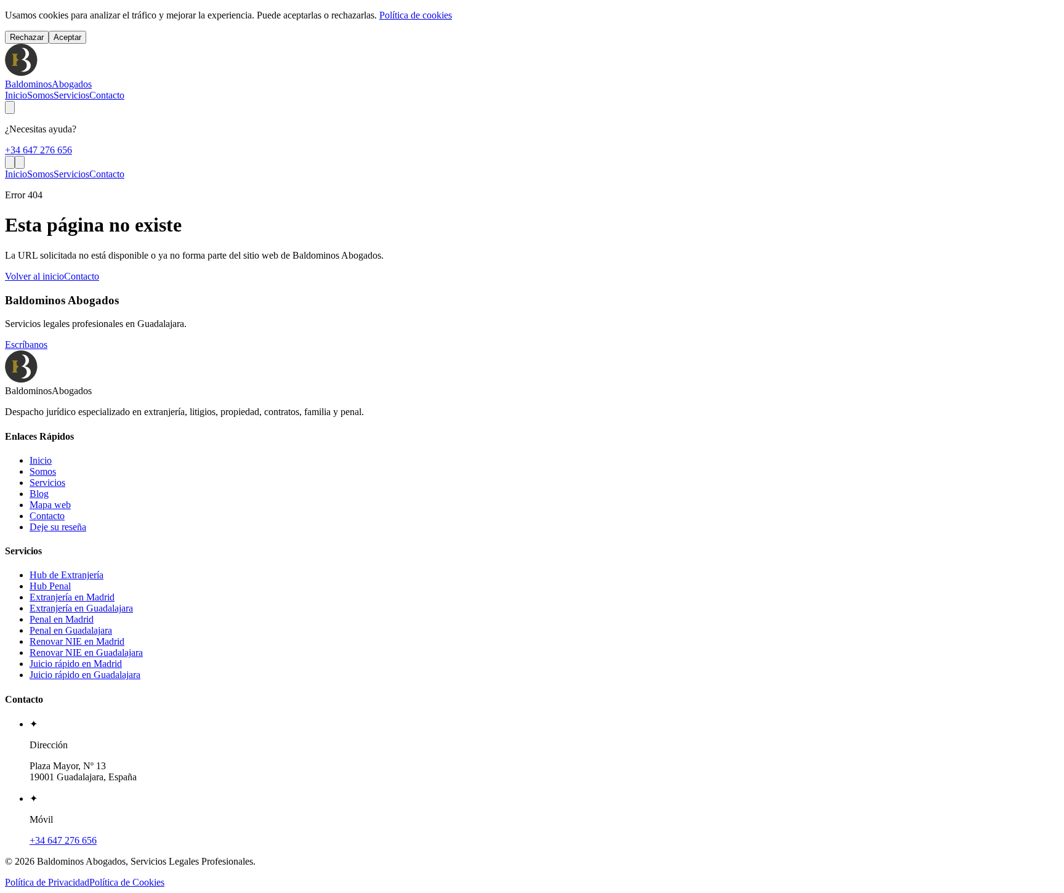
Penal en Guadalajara (71, 630)
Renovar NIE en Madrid (77, 641)
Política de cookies (415, 15)
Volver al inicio (34, 276)
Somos (40, 95)
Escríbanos (26, 344)
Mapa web (50, 504)
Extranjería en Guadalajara (81, 608)
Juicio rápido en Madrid (76, 663)
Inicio (16, 95)
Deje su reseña (58, 527)
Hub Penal (50, 586)
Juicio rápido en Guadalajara (85, 674)
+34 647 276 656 (38, 150)
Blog (39, 493)
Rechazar (27, 37)
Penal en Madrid (62, 619)
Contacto (106, 95)
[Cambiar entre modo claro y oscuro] (10, 107)
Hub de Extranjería (66, 575)
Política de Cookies (126, 882)
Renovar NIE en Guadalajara (86, 652)
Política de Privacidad (47, 882)
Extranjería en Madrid (72, 597)
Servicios (71, 95)
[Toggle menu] (20, 162)
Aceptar (67, 37)
